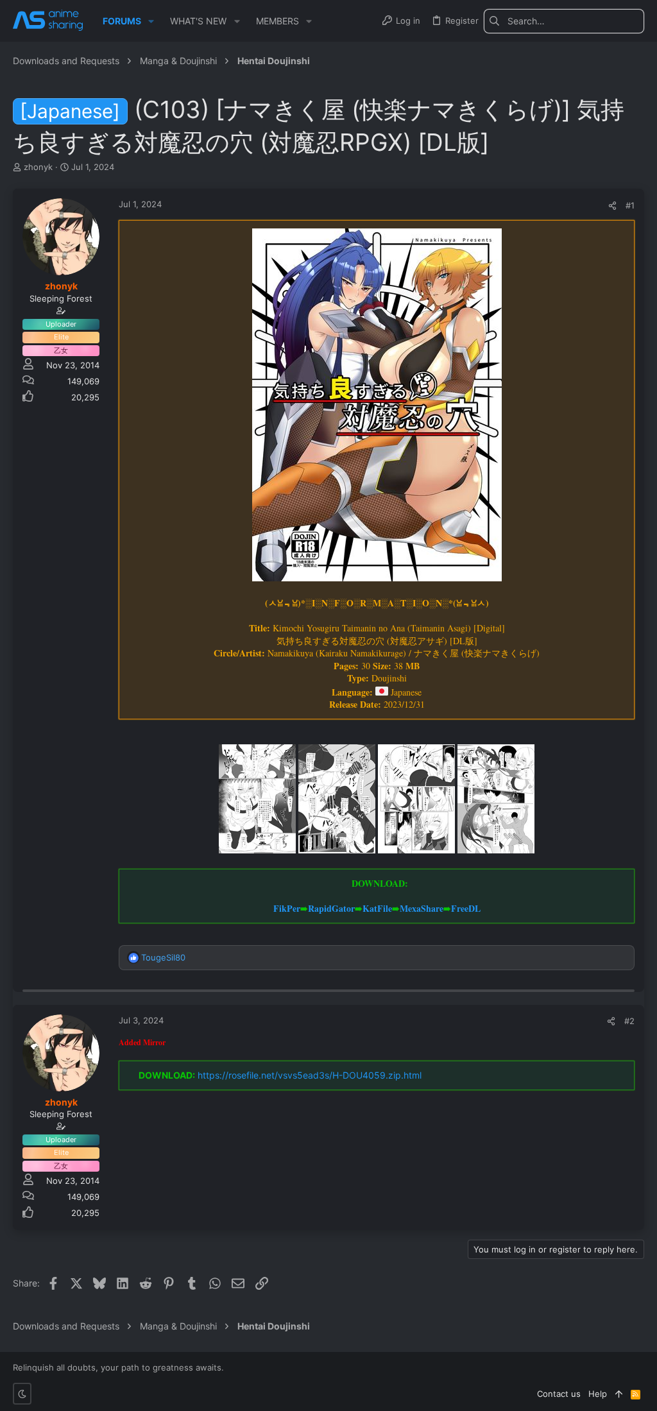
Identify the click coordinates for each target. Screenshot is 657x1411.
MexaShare (421, 908)
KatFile (377, 908)
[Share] (612, 206)
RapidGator (331, 908)
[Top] (619, 1393)
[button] (151, 21)
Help (597, 1394)
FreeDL (466, 908)
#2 (629, 1021)
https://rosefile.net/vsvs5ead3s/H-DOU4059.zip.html (310, 1075)
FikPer (286, 908)
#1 (630, 205)
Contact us (559, 1394)
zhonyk (38, 167)
